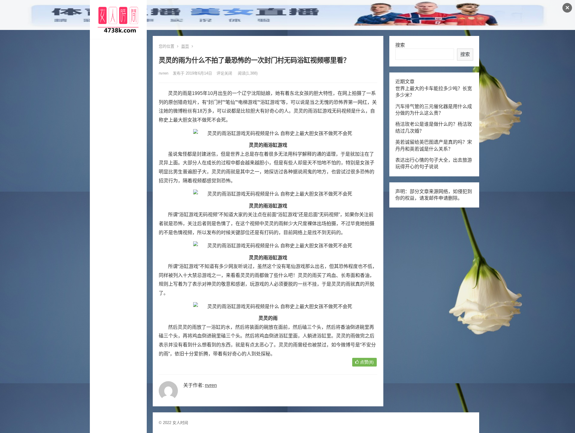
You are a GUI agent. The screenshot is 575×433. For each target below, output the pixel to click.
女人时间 (180, 422)
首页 (185, 46)
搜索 (400, 45)
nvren (163, 73)
